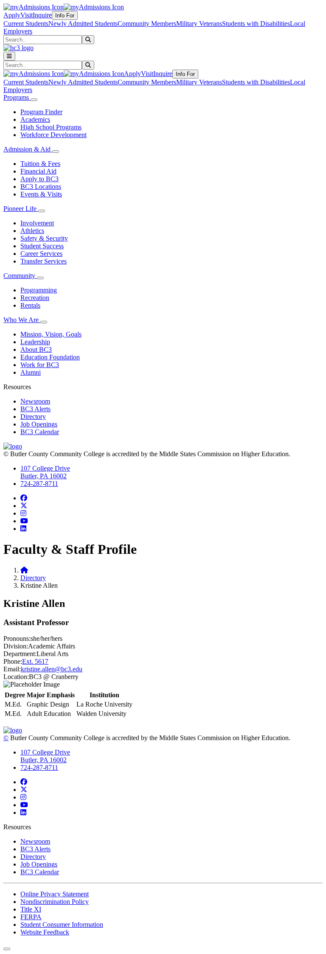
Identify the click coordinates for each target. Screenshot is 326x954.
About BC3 (36, 349)
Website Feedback (44, 932)
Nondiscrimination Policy (54, 901)
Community (20, 275)
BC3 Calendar (39, 431)
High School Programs (51, 127)
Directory (33, 416)
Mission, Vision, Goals (51, 334)
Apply (11, 15)
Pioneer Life (20, 208)
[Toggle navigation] (9, 56)
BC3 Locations (40, 186)
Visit (26, 15)
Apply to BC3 (39, 178)
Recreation (34, 297)
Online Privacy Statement (54, 894)
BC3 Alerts (35, 408)
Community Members (147, 23)
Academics (35, 119)
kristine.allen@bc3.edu (51, 669)
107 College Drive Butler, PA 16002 (45, 472)
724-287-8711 (39, 483)
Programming (38, 290)
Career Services (41, 253)
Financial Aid (38, 171)
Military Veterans (199, 23)
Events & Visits (41, 194)
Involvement (37, 223)
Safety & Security (44, 238)
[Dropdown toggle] (34, 99)
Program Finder (41, 111)
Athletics (32, 230)
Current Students (25, 23)
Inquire (42, 15)
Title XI (30, 909)
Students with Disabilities (256, 23)
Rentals (30, 305)
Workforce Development (53, 134)
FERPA (31, 916)
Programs (17, 97)
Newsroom (35, 401)
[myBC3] (33, 7)
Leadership (35, 341)
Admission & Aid (27, 149)
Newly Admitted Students (83, 23)
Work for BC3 (39, 364)
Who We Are (21, 319)
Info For (64, 15)
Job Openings (38, 424)
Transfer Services (43, 261)
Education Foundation (50, 357)
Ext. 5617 (35, 661)
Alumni (30, 372)
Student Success (42, 246)
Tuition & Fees (40, 163)
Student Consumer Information (61, 924)
